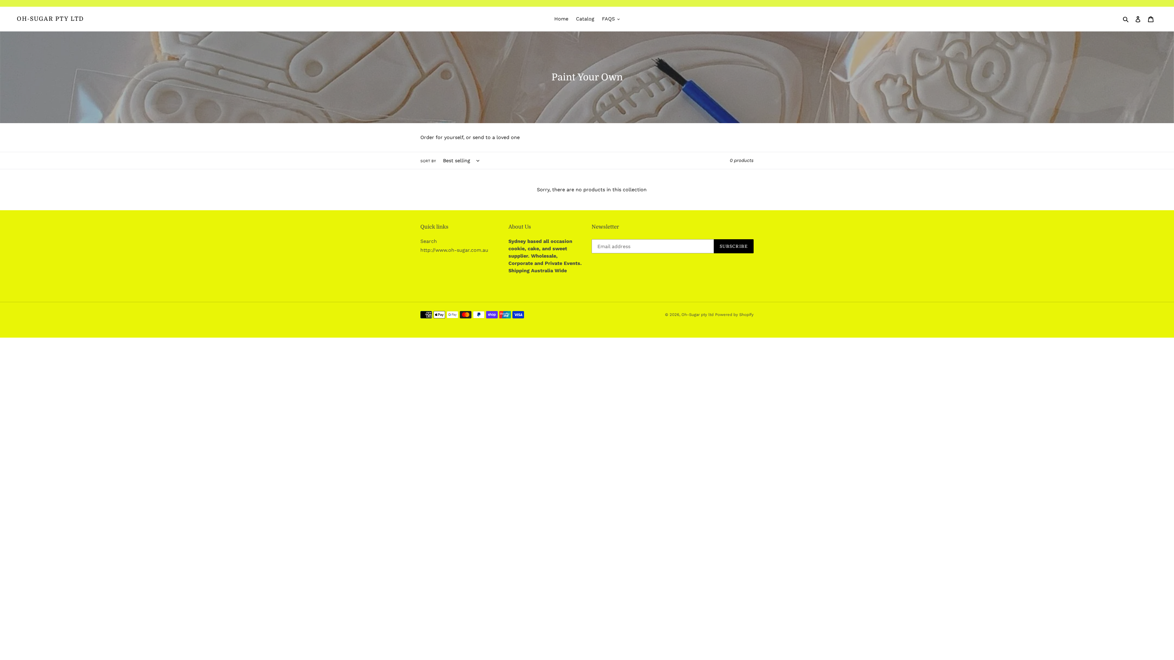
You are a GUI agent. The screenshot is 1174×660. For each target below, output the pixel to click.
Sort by (428, 161)
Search (428, 241)
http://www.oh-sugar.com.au (454, 250)
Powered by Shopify (734, 314)
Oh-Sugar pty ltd (50, 19)
